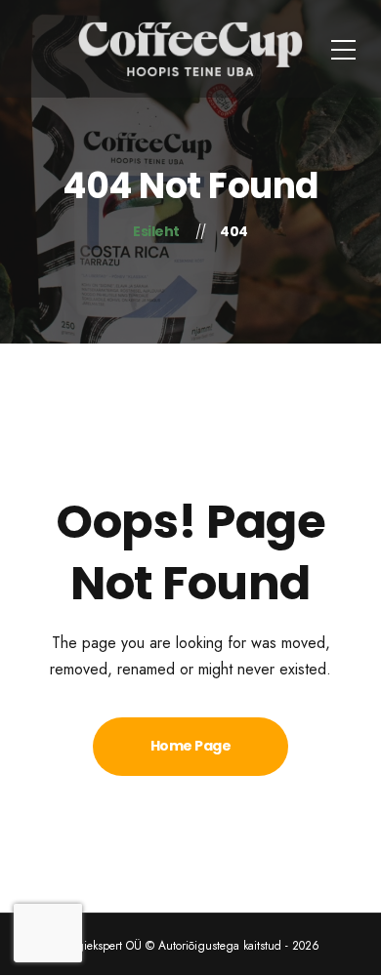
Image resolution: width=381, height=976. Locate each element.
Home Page (191, 745)
